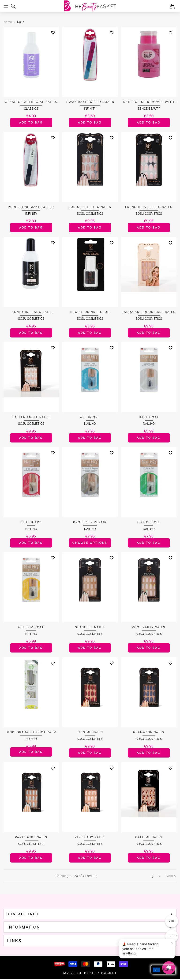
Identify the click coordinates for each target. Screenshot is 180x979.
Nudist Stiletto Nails (89, 207)
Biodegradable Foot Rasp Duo (31, 732)
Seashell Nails (90, 627)
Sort (172, 921)
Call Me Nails (148, 837)
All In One (90, 417)
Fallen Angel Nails (31, 417)
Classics (31, 109)
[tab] (90, 914)
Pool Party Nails (148, 627)
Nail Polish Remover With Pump (148, 102)
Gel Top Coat (31, 627)
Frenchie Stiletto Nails (148, 207)
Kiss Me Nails (90, 732)
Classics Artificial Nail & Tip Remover (31, 102)
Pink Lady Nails (90, 837)
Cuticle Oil (148, 522)
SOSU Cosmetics (90, 214)
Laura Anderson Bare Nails (149, 312)
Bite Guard (31, 522)
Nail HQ (90, 424)
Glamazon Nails (148, 732)
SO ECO (31, 739)
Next (170, 876)
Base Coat (149, 417)
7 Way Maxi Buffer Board (90, 102)
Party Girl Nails (31, 837)
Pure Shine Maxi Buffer (31, 207)
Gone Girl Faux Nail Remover (31, 312)
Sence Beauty (149, 109)
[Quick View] (52, 40)
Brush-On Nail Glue (89, 312)
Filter (171, 936)
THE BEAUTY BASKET (96, 973)
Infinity (90, 109)
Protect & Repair (90, 522)
